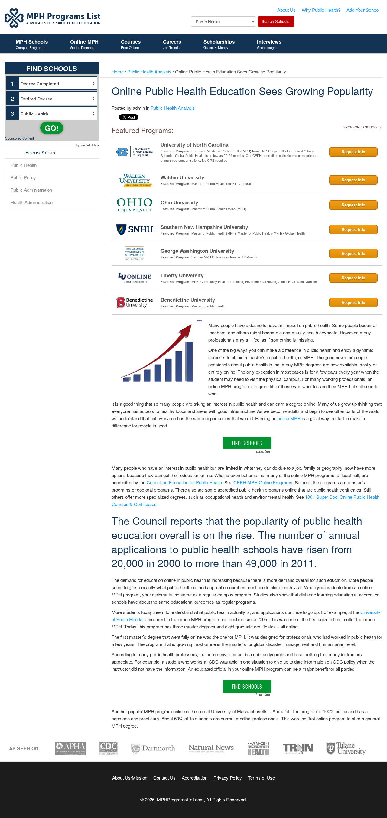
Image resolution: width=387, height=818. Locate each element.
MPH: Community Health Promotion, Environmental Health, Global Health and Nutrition (254, 282)
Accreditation (194, 777)
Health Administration (32, 202)
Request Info (353, 152)
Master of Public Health (208, 306)
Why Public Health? (321, 9)
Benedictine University (188, 300)
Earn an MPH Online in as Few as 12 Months (224, 257)
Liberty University (182, 275)
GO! (52, 128)
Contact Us (164, 777)
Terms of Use (261, 777)
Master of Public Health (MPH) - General (221, 184)
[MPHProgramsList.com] (53, 17)
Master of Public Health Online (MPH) (218, 209)
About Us (286, 9)
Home (118, 71)
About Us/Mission (129, 777)
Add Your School (362, 9)
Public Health (24, 164)
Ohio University (179, 203)
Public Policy (23, 177)
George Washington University (197, 251)
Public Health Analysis (149, 71)
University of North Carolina (194, 145)
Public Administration (31, 189)
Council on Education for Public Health (184, 482)
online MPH (289, 418)
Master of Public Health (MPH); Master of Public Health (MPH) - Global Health (248, 233)
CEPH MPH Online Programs (262, 482)
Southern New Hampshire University (204, 227)
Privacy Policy (227, 777)
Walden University (182, 177)
